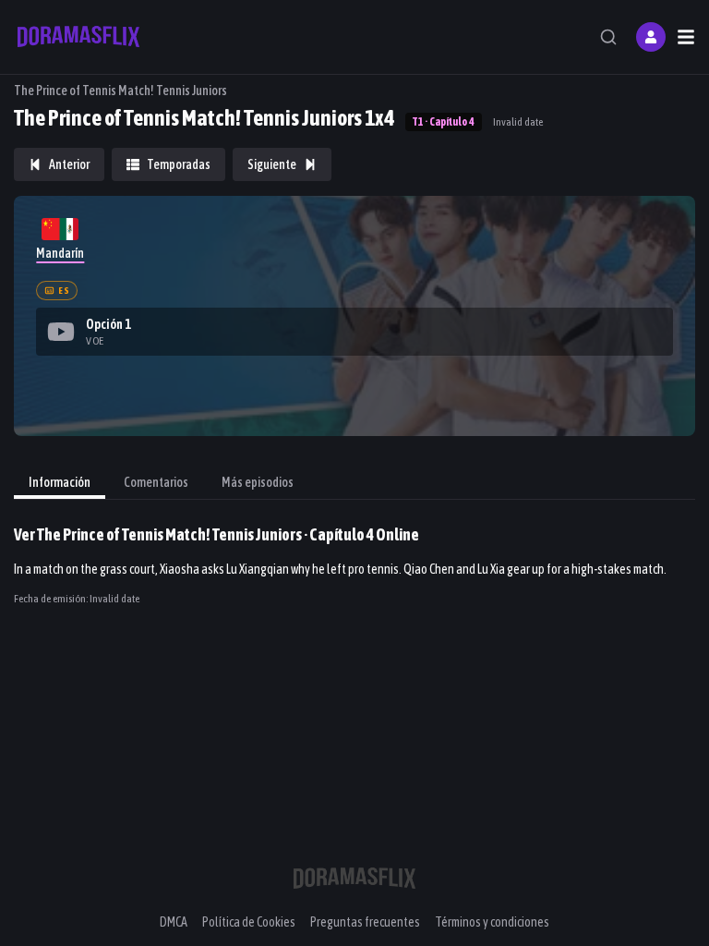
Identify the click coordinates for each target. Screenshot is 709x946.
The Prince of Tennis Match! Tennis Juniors (120, 90)
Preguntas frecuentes (365, 922)
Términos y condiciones (492, 922)
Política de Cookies (248, 922)
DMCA (173, 922)
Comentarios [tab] (156, 482)
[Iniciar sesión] (651, 37)
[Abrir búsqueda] (608, 37)
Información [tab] (59, 482)
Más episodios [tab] (258, 482)
